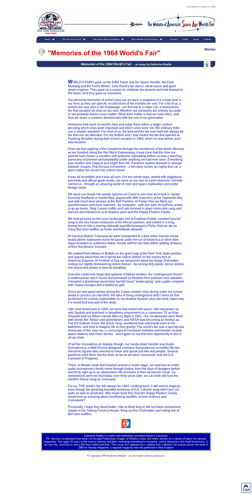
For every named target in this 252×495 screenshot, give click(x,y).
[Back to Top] (246, 488)
